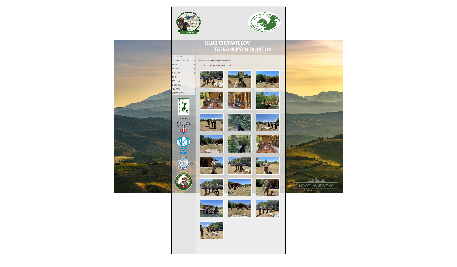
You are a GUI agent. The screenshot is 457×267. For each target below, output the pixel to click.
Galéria (176, 73)
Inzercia (176, 85)
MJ (225, 263)
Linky (174, 77)
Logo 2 (264, 22)
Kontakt (176, 81)
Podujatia (178, 69)
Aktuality (177, 57)
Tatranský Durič (181, 61)
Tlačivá (176, 89)
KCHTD (175, 65)
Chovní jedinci (179, 93)
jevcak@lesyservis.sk (256, 258)
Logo (188, 23)
